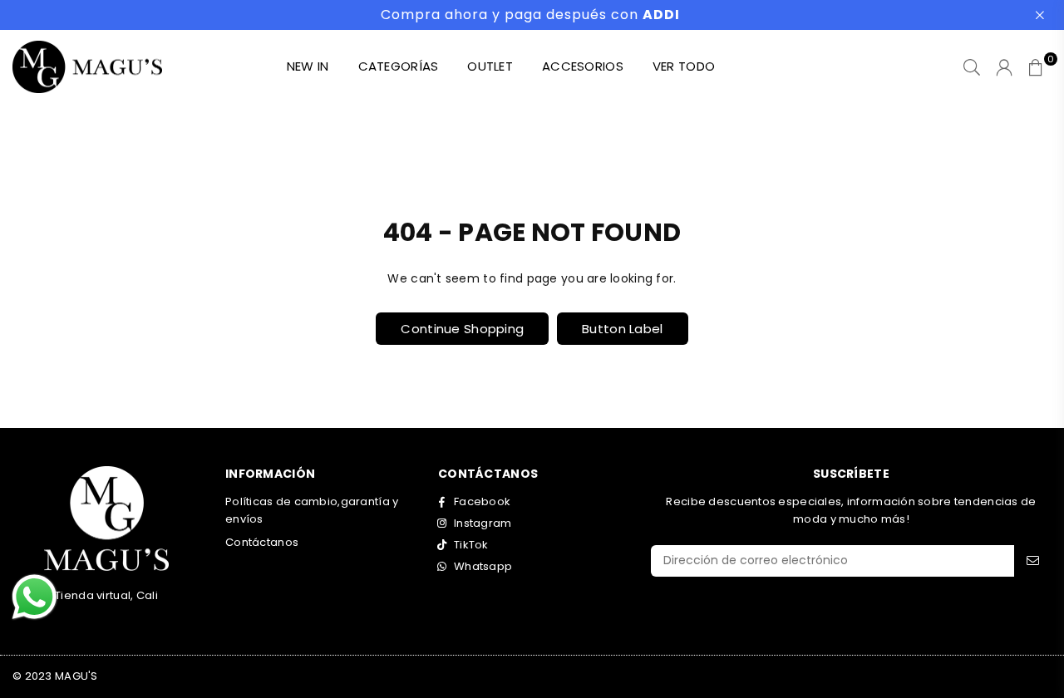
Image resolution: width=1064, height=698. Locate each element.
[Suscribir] (1033, 561)
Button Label (622, 328)
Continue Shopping (462, 328)
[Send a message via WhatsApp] (34, 597)
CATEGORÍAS (398, 66)
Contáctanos (261, 542)
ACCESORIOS (582, 66)
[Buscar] (972, 67)
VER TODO (684, 66)
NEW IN (308, 66)
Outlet (490, 66)
